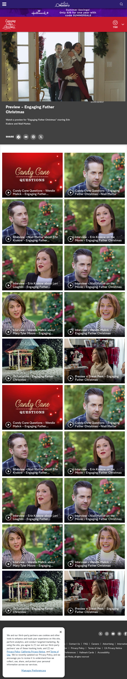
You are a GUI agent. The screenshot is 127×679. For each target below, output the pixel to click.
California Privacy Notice (33, 652)
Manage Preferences (33, 670)
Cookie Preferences (66, 653)
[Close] (61, 632)
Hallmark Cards (86, 653)
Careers (95, 644)
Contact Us (74, 644)
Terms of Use (94, 648)
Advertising (108, 644)
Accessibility (103, 653)
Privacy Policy (77, 648)
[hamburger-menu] (4, 4)
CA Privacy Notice (113, 648)
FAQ (86, 644)
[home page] (62, 4)
